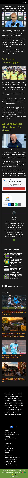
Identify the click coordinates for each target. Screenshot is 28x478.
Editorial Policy (13, 470)
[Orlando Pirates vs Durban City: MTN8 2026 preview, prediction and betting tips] (14, 302)
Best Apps (7, 436)
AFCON (7, 452)
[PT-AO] (15, 474)
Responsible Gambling (7, 472)
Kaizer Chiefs (8, 446)
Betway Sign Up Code (11, 463)
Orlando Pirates (9, 448)
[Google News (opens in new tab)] (7, 199)
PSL (6, 445)
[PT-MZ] (12, 474)
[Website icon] (14, 240)
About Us (5, 470)
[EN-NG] (25, 472)
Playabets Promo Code (11, 459)
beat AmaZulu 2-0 (13, 41)
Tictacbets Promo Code (11, 464)
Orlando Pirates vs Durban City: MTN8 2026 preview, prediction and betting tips (14, 312)
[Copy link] (19, 204)
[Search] (23, 2)
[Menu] (25, 2)
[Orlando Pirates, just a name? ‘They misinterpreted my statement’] (14, 347)
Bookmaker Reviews (10, 438)
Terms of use (22, 470)
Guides (7, 439)
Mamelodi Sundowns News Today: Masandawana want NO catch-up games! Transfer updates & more (14, 335)
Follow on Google (14, 188)
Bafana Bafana (9, 450)
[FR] (22, 472)
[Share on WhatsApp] (16, 204)
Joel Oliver (21, 10)
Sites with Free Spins (10, 432)
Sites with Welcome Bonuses (12, 434)
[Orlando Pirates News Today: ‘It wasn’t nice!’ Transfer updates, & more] (14, 369)
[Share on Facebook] (9, 204)
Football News (9, 443)
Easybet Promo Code (10, 461)
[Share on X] (12, 204)
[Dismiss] (24, 180)
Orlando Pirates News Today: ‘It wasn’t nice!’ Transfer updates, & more (13, 379)
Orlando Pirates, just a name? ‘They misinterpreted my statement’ (12, 357)
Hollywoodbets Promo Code (12, 457)
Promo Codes (9, 455)
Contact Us (17, 472)
